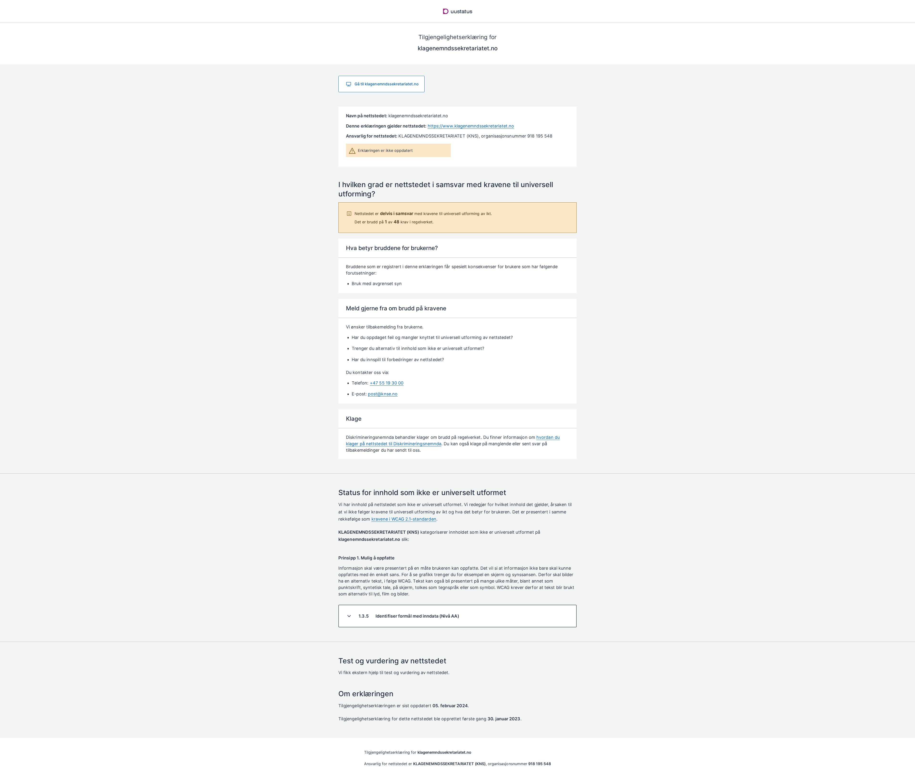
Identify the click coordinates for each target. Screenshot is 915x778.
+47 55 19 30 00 (387, 382)
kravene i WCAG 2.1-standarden (403, 519)
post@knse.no (382, 393)
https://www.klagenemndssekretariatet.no (471, 125)
